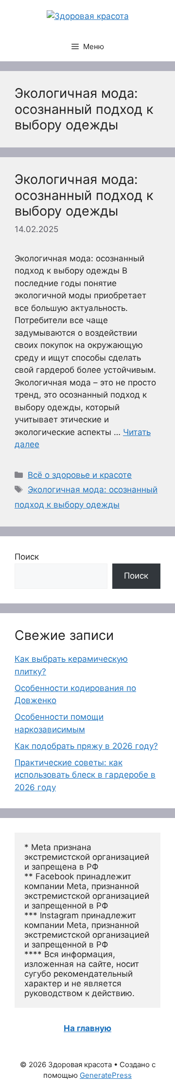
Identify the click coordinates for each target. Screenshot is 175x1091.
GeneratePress (106, 1075)
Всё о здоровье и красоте (80, 475)
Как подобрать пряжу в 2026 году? (86, 746)
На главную (87, 1028)
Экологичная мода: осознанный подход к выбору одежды (84, 195)
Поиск (27, 557)
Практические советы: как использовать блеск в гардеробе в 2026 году (85, 775)
